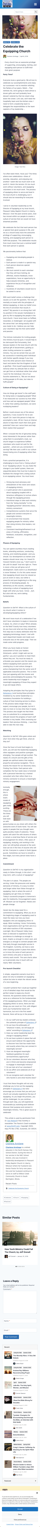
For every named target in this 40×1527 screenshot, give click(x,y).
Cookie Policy (10, 1524)
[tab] (16, 1266)
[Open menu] (35, 4)
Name (7, 1321)
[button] (37, 1493)
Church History (18, 1412)
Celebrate (7, 1197)
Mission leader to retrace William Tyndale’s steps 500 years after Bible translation (23, 1467)
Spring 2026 (26, 1444)
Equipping (24, 1197)
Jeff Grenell (11, 1256)
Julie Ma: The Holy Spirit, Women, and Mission (22, 1386)
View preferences (20, 1520)
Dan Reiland (12, 1121)
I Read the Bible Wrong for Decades (22, 1401)
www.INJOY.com (13, 1126)
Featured (7, 1201)
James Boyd (19, 1363)
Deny (20, 1514)
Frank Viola (19, 1408)
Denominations (18, 1435)
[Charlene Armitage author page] (4, 56)
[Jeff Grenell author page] (6, 1256)
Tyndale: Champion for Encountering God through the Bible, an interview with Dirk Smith (23, 1418)
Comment (7, 1289)
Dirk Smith (19, 1428)
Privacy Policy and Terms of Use (24, 1524)
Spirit (15, 1382)
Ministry (6, 42)
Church (16, 1197)
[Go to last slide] (5, 1243)
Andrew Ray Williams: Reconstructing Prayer (21, 1372)
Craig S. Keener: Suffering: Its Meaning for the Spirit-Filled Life (24, 1449)
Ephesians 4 (8, 693)
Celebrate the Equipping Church (18, 1188)
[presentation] (20, 1233)
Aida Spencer (20, 1457)
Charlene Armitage (12, 56)
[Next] (34, 1243)
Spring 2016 (15, 42)
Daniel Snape (20, 1378)
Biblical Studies (18, 1397)
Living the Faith (18, 1352)
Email (7, 1330)
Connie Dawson (21, 1393)
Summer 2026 (27, 1352)
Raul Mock (19, 1475)
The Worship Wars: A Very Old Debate (24, 1357)
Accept (20, 1509)
